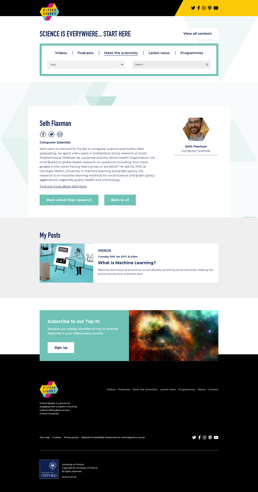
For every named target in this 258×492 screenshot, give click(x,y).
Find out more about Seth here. (63, 186)
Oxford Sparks (49, 10)
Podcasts (86, 53)
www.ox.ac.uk (69, 477)
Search (207, 65)
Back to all (120, 200)
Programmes (191, 53)
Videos (61, 53)
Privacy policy (71, 437)
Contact (213, 389)
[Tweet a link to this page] (51, 134)
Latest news (159, 53)
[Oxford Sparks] (49, 400)
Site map (44, 437)
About (202, 389)
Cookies (56, 437)
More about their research (69, 200)
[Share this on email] (60, 134)
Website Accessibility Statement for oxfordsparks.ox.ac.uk (113, 437)
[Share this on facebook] (43, 134)
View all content (197, 33)
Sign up (60, 347)
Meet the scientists (121, 53)
